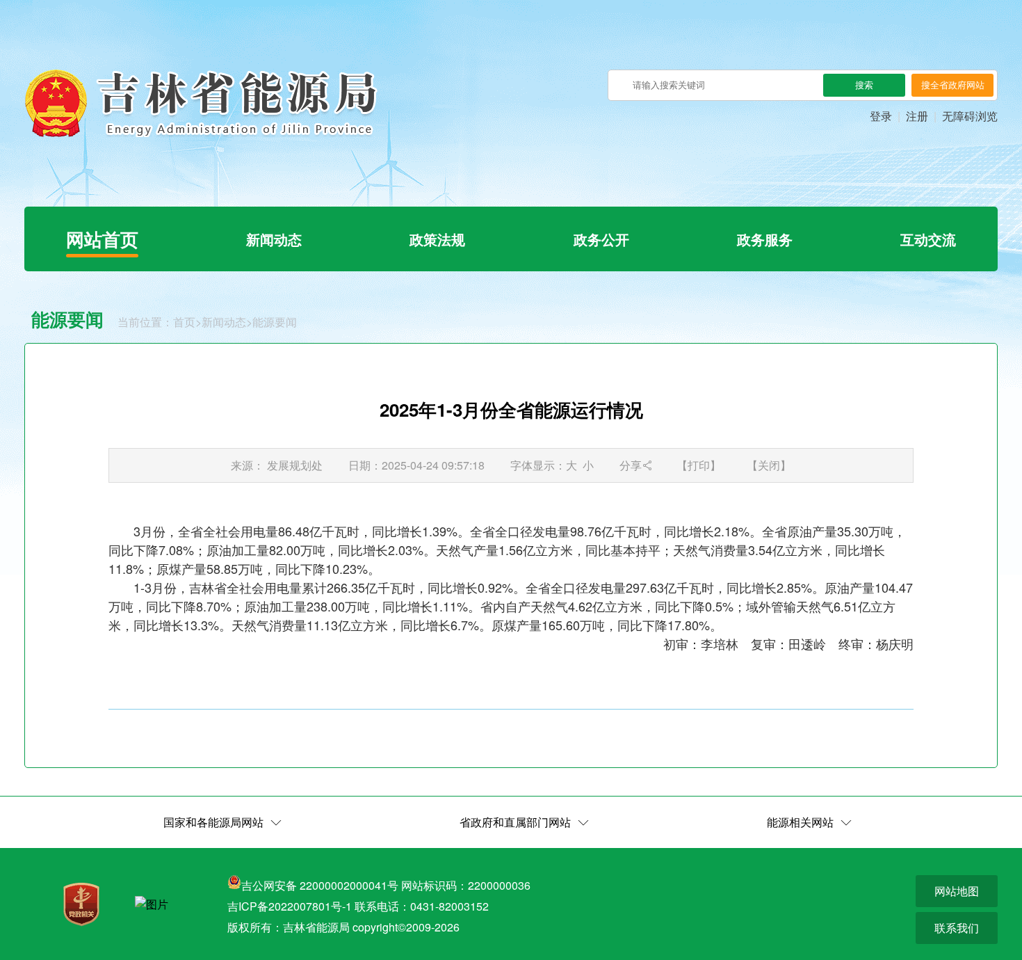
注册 (917, 116)
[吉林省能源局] (201, 103)
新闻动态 (274, 239)
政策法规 (437, 239)
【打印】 (698, 465)
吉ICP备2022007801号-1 (289, 906)
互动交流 (928, 239)
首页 (184, 322)
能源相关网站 (800, 822)
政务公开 (601, 239)
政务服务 (765, 239)
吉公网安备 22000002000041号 (319, 885)
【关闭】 (769, 465)
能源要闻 (274, 322)
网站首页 (102, 239)
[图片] (151, 904)
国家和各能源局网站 (213, 822)
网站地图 (956, 891)
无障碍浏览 (970, 116)
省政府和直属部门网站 (515, 822)
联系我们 (956, 928)
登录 (881, 116)
